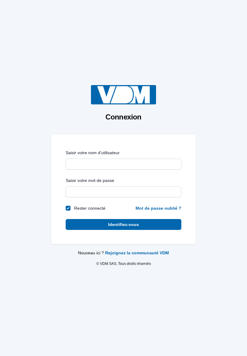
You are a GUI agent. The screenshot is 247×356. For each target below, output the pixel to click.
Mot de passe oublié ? (158, 208)
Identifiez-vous (123, 224)
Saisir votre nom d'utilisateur (93, 152)
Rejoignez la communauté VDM (137, 252)
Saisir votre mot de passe (90, 180)
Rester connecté (89, 208)
